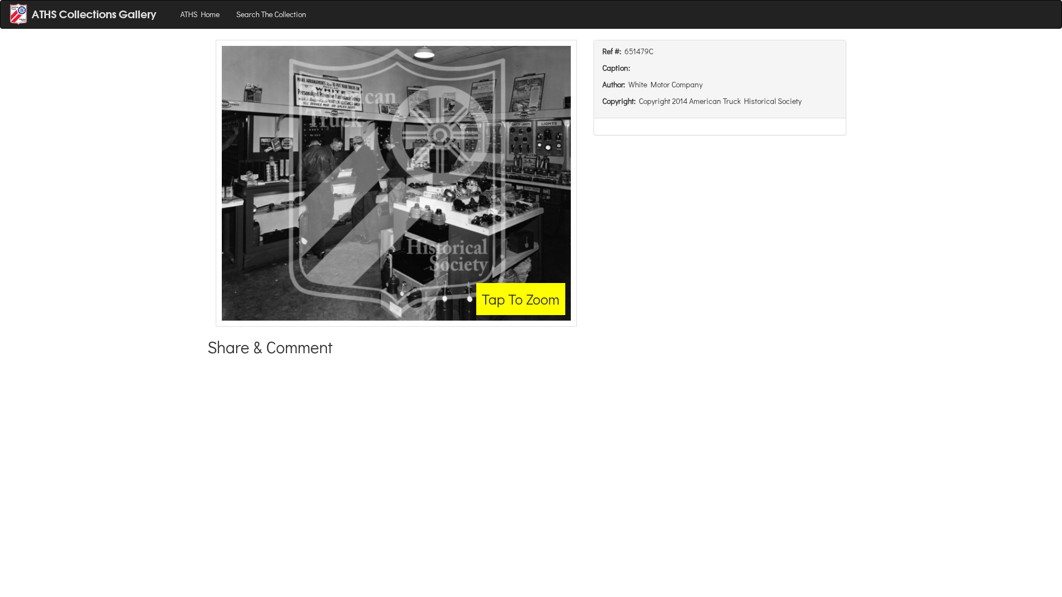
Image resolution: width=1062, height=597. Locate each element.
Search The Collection (271, 14)
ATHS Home (200, 14)
